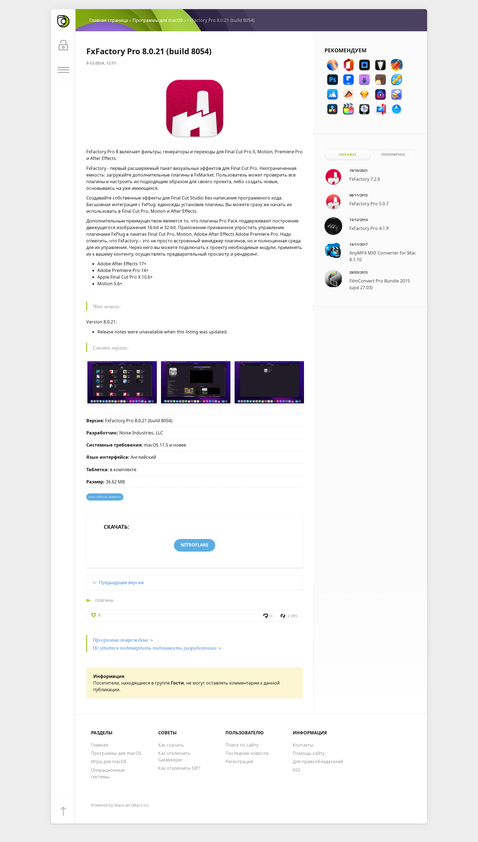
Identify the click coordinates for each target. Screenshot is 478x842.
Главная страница (108, 20)
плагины (104, 600)
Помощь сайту (308, 753)
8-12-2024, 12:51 (101, 63)
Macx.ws (122, 805)
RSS (296, 770)
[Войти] (63, 46)
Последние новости (246, 753)
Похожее (347, 154)
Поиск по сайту (241, 745)
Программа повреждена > (123, 639)
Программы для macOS (158, 20)
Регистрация (239, 761)
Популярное (393, 154)
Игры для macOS (109, 761)
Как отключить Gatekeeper (174, 756)
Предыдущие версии (121, 582)
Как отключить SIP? (179, 768)
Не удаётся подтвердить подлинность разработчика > (157, 647)
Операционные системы (107, 773)
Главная (99, 745)
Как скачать (171, 745)
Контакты (303, 745)
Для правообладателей (318, 761)
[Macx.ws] (63, 21)
